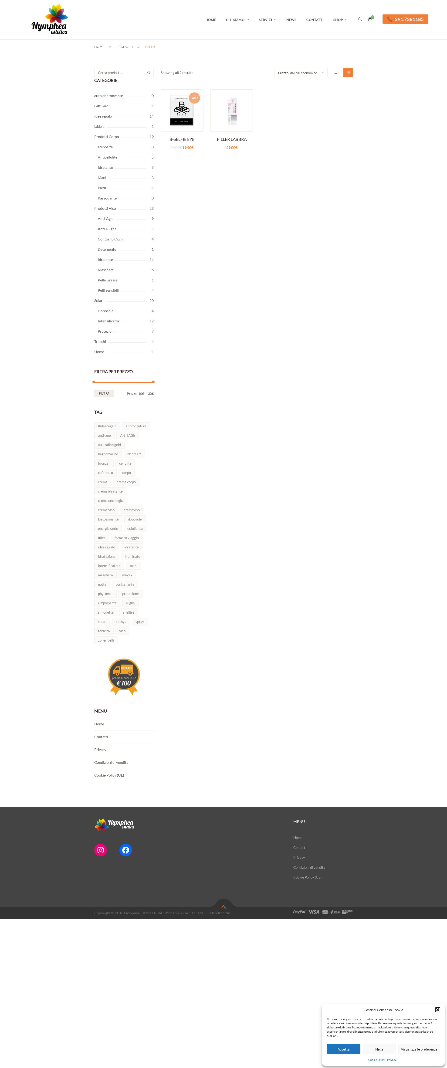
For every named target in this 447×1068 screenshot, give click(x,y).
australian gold (109, 445)
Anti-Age (105, 218)
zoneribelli (106, 640)
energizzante (108, 528)
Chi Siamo (235, 20)
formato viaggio (127, 538)
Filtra (104, 393)
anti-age (104, 435)
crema (103, 482)
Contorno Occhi (111, 239)
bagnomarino (108, 454)
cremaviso (132, 510)
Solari (98, 300)
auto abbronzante (108, 95)
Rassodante (107, 198)
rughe (130, 603)
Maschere (106, 269)
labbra (99, 126)
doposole (135, 519)
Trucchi (100, 341)
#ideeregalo (107, 426)
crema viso (106, 510)
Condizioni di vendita (111, 762)
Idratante (105, 167)
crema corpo (126, 482)
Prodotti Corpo (106, 136)
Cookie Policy (376, 1059)
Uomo (99, 351)
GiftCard (101, 106)
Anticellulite (107, 157)
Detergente (107, 249)
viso (122, 631)
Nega (379, 1049)
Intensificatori (109, 321)
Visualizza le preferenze (419, 1049)
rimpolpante (107, 603)
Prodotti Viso (105, 208)
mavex (127, 575)
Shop (338, 20)
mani (133, 566)
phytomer (105, 593)
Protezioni (106, 331)
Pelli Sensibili (108, 290)
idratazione (106, 556)
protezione (130, 593)
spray (139, 621)
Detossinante (108, 519)
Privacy (391, 1059)
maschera (105, 575)
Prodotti (124, 47)
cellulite (125, 463)
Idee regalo (103, 116)
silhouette (106, 612)
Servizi (265, 20)
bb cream (134, 454)
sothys (121, 621)
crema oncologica (111, 500)
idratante (131, 547)
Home (211, 20)
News (291, 20)
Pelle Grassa (108, 280)
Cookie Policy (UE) (109, 775)
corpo (126, 472)
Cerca (149, 72)
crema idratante (110, 491)
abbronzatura (136, 426)
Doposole (105, 310)
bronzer (104, 463)
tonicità (104, 631)
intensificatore (109, 566)
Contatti (315, 20)
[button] (437, 1009)
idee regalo (106, 547)
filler (101, 538)
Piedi (102, 188)
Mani (102, 177)
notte (102, 584)
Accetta (344, 1049)
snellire (128, 612)
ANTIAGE (127, 435)
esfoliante (135, 528)
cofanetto (105, 472)
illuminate (132, 556)
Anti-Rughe (107, 228)
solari (102, 621)
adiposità (105, 147)
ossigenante (125, 584)
